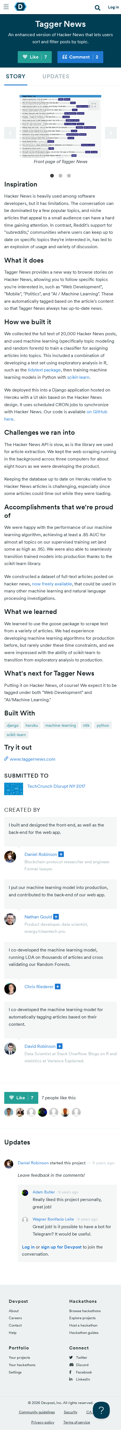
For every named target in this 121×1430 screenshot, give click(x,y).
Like (38, 57)
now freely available (52, 584)
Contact (15, 1325)
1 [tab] (52, 175)
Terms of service (76, 1422)
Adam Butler (44, 1192)
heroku (32, 725)
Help (13, 1332)
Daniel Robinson (40, 854)
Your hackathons (22, 1364)
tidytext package (44, 370)
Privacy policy (42, 1422)
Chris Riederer (39, 986)
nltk (86, 725)
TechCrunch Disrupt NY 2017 (56, 786)
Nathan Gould (38, 917)
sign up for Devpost (61, 1247)
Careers (15, 1318)
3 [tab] (69, 175)
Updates (56, 76)
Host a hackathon (83, 1325)
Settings (15, 1372)
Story (16, 76)
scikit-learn (78, 377)
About (14, 1310)
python (103, 725)
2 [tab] (60, 175)
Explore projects (82, 1318)
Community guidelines (37, 1412)
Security (70, 1412)
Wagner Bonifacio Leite (53, 1219)
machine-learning (60, 725)
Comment (83, 57)
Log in (113, 7)
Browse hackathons (85, 1310)
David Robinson (40, 1046)
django (13, 725)
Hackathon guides (83, 1332)
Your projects (19, 1357)
